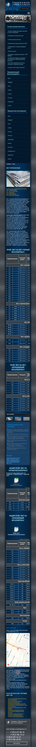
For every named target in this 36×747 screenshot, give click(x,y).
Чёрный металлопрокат (16, 111)
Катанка (10, 147)
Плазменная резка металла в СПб (17, 43)
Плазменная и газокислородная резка (17, 47)
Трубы (10, 90)
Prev (8, 18)
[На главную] (16, 723)
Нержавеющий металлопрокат (13, 73)
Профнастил (11, 151)
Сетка (9, 105)
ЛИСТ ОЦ (8, 463)
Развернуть (28, 487)
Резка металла (12, 51)
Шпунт (10, 159)
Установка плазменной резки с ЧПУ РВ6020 (18, 55)
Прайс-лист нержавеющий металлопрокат (16, 533)
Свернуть (22, 539)
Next (28, 18)
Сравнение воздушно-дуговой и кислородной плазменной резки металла (17, 59)
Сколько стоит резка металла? (16, 67)
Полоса (10, 97)
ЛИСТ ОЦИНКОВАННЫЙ (12, 462)
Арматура (10, 139)
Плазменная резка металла (15, 35)
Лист (9, 86)
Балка (9, 143)
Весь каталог (16, 743)
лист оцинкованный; (11, 193)
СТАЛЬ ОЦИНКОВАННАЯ (13, 460)
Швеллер (10, 155)
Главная (8, 164)
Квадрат (10, 82)
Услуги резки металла (16, 27)
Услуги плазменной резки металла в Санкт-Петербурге (17, 31)
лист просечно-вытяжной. (12, 195)
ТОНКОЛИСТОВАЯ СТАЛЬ (13, 458)
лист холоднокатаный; (12, 191)
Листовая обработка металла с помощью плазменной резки (16, 63)
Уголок (10, 94)
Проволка (10, 101)
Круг (9, 78)
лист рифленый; (10, 192)
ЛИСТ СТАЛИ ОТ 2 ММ (12, 459)
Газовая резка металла (14, 39)
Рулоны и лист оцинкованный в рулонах (16, 188)
